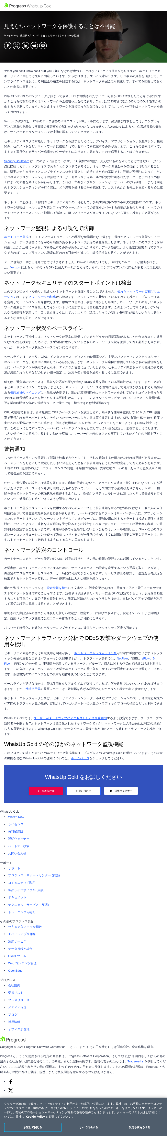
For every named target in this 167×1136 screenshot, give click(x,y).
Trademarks (135, 1061)
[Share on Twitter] (16, 46)
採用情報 (14, 1022)
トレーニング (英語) (21, 912)
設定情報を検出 (57, 588)
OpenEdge (15, 970)
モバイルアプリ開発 (22, 934)
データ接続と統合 (20, 949)
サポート (14, 868)
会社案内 (14, 985)
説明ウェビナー (123, 790)
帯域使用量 (33, 689)
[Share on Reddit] (34, 46)
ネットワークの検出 (42, 297)
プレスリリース (19, 1000)
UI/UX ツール (17, 956)
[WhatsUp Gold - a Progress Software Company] (83, 5)
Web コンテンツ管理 (22, 963)
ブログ (12, 1014)
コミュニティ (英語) (21, 883)
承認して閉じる (32, 1127)
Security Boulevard (16, 161)
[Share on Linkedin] (25, 46)
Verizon (15, 267)
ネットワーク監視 (16, 237)
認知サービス (17, 941)
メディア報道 (17, 1007)
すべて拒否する (88, 1127)
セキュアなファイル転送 (25, 927)
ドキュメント (17, 897)
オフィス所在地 (19, 1029)
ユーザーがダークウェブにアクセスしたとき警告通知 (70, 718)
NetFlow (122, 658)
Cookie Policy (35, 1117)
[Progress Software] (13, 1041)
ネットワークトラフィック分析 (95, 653)
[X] (10, 1092)
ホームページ (80, 758)
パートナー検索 (18, 846)
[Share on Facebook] (7, 46)
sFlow (146, 658)
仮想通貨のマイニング (25, 392)
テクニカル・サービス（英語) (28, 905)
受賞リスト (15, 993)
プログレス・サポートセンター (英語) (34, 875)
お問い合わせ (83, 790)
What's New (16, 817)
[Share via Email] (43, 46)
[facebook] (10, 1083)
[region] (83, 1117)
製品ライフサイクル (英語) (26, 890)
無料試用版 (48, 790)
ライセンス (15, 824)
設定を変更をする (139, 1127)
